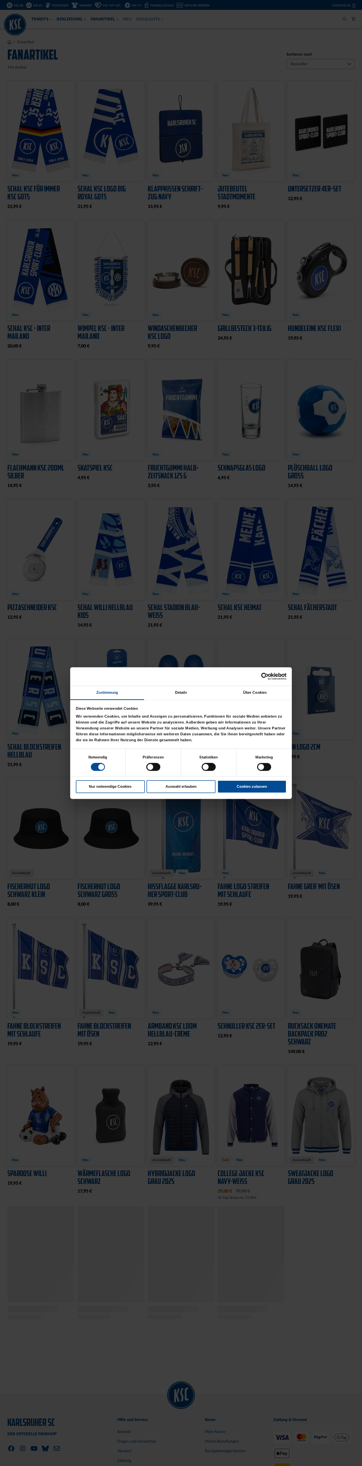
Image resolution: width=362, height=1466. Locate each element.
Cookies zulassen (252, 787)
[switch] (153, 767)
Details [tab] (181, 692)
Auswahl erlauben (181, 787)
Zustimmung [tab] (107, 692)
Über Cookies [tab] (255, 692)
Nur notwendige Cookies (110, 787)
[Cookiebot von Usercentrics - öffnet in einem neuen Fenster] (264, 676)
